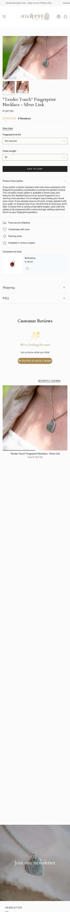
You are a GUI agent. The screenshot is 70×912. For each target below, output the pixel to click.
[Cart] (65, 16)
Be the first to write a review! (35, 360)
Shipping (9, 288)
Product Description (13, 181)
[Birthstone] (12, 264)
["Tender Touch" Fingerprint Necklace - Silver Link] (35, 418)
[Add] (27, 268)
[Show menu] (4, 16)
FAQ (6, 298)
